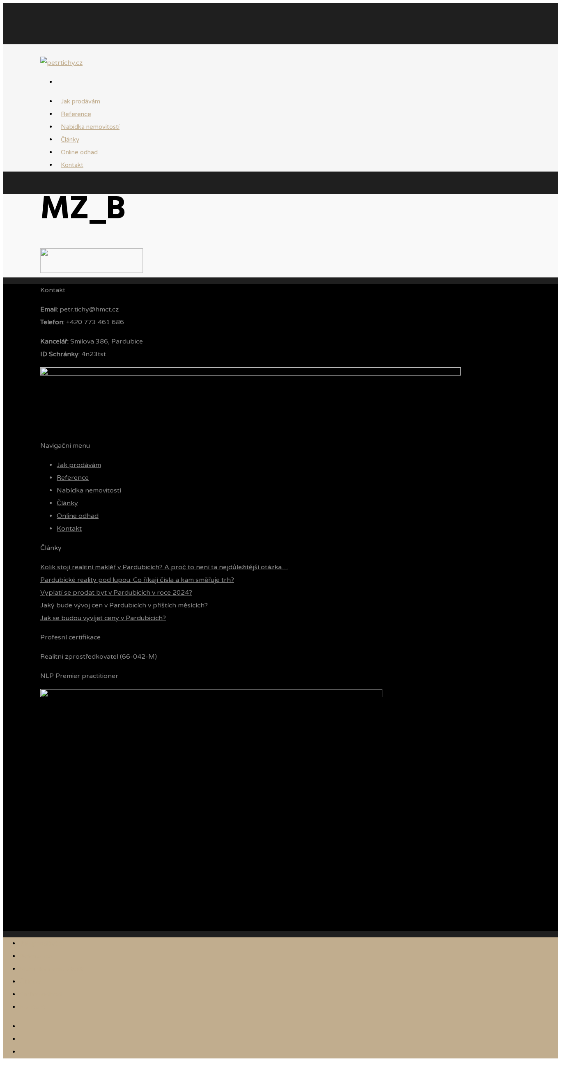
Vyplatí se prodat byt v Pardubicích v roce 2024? (116, 593)
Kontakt (72, 165)
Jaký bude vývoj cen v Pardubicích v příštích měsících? (124, 605)
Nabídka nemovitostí (90, 127)
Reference (73, 478)
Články (67, 503)
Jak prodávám (79, 465)
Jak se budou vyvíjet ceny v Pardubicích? (103, 618)
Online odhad (78, 516)
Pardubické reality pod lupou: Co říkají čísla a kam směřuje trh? (137, 580)
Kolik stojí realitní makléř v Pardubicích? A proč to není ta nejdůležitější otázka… (164, 567)
